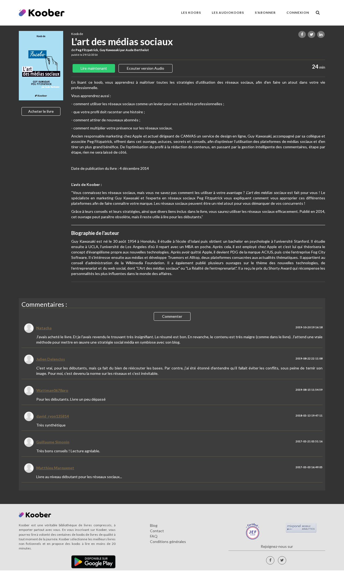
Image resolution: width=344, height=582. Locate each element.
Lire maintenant (94, 68)
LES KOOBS (191, 12)
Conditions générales (168, 541)
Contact (157, 530)
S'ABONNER (265, 12)
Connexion (297, 12)
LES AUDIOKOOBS (228, 12)
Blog (153, 525)
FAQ (153, 536)
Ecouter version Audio (145, 68)
